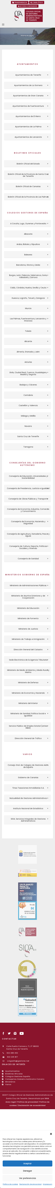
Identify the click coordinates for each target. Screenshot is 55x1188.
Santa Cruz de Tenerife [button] (28, 436)
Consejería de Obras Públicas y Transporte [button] (28, 499)
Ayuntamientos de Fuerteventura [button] (28, 106)
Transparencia (20, 2)
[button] (51, 1134)
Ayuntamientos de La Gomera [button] (28, 85)
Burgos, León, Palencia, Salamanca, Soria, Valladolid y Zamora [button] (28, 276)
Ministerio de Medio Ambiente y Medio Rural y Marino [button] (28, 671)
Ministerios (10, 1082)
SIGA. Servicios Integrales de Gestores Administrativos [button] (28, 820)
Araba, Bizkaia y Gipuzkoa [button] (28, 244)
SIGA (47, 1098)
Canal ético (37, 2)
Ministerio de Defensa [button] (28, 683)
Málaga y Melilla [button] (28, 416)
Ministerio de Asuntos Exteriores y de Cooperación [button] (28, 597)
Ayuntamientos (12, 1071)
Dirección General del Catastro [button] (28, 650)
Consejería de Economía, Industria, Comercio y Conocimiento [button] (28, 510)
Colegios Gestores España (17, 1076)
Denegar (27, 1170)
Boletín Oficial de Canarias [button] (28, 186)
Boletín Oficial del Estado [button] (28, 164)
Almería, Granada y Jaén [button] (28, 352)
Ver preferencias (27, 1178)
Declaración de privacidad (30, 1184)
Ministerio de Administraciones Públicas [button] (28, 586)
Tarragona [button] (28, 447)
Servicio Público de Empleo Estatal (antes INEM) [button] (28, 727)
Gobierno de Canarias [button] (28, 778)
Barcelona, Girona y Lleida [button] (28, 265)
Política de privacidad (27, 1102)
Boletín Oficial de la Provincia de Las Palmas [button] (28, 197)
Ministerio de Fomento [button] (28, 619)
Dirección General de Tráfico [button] (28, 738)
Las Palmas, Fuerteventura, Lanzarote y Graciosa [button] (28, 320)
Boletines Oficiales (14, 1074)
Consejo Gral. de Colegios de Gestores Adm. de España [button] (28, 766)
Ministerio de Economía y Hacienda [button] (28, 693)
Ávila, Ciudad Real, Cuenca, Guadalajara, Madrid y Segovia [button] (28, 374)
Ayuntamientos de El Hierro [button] (28, 116)
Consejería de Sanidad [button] (28, 559)
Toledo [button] (28, 331)
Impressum (47, 1184)
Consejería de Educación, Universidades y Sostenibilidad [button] (28, 477)
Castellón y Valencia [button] (28, 406)
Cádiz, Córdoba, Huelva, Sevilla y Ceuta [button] (28, 288)
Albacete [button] (28, 234)
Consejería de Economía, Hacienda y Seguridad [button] (28, 523)
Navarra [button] (28, 426)
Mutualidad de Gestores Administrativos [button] (28, 798)
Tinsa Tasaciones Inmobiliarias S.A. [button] (28, 788)
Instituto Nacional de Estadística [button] (28, 809)
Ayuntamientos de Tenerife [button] (28, 75)
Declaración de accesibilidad (32, 1105)
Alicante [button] (28, 341)
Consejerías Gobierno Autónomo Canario (24, 1079)
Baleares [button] (28, 255)
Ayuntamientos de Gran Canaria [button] (28, 96)
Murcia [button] (28, 308)
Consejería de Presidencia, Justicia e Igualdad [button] (28, 488)
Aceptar (27, 1163)
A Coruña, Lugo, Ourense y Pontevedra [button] (28, 224)
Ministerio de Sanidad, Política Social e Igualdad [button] (28, 715)
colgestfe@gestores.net (18, 1061)
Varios (8, 1084)
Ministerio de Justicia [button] (28, 629)
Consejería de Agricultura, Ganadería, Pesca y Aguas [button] (28, 535)
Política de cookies (10, 1184)
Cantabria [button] (28, 395)
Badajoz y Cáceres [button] (28, 385)
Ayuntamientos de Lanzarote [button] (28, 137)
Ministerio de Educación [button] (28, 608)
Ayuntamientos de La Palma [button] (28, 127)
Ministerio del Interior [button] (28, 703)
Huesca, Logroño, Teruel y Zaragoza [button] (28, 298)
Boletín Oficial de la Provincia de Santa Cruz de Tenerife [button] (28, 175)
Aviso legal (11, 1102)
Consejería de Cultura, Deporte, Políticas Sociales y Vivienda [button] (28, 547)
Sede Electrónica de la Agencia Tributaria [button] (28, 660)
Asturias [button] (28, 362)
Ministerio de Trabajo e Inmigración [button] (28, 639)
